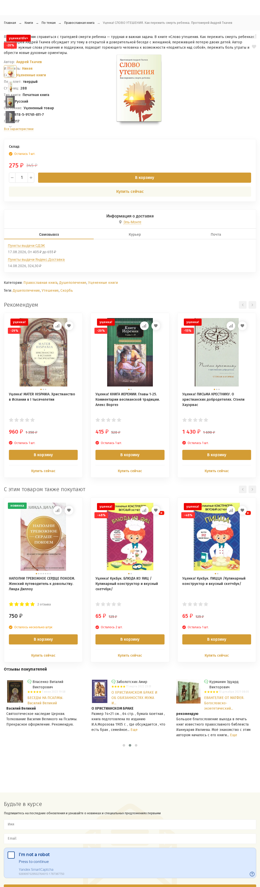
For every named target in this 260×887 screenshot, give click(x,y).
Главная (10, 23)
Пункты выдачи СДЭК (26, 246)
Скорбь (66, 290)
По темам (48, 23)
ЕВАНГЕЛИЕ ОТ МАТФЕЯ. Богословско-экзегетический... (220, 703)
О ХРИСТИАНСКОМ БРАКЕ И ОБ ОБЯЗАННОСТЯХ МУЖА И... (130, 697)
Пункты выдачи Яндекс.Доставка (36, 259)
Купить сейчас (130, 191)
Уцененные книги (103, 283)
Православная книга (79, 23)
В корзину (144, 177)
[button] (10, 127)
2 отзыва (44, 604)
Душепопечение (72, 283)
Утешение (50, 290)
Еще (129, 730)
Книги (28, 23)
